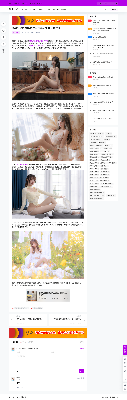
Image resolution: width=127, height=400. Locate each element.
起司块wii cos (94, 186)
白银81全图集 (94, 166)
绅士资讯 (15, 32)
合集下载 (16, 3)
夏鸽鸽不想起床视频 (96, 145)
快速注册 (114, 9)
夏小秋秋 (102, 142)
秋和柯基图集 (104, 172)
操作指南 (32, 3)
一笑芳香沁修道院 (110, 136)
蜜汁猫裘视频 (94, 183)
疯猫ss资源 (112, 163)
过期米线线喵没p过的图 (97, 192)
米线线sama (94, 178)
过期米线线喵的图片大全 (36, 46)
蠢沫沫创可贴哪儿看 (106, 183)
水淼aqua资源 (94, 160)
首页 (10, 3)
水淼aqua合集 (94, 157)
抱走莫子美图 (94, 148)
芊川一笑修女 (104, 178)
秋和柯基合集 (94, 172)
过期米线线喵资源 (21, 164)
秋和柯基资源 (104, 175)
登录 (106, 9)
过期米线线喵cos (95, 189)
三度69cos (93, 142)
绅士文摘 (44, 298)
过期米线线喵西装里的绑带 (38, 41)
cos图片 (93, 133)
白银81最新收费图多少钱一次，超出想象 (67, 319)
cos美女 (101, 133)
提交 (81, 371)
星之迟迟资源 (94, 154)
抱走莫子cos (108, 145)
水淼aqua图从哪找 (107, 157)
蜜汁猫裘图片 (104, 180)
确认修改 (82, 348)
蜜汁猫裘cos (94, 180)
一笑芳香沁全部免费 (96, 139)
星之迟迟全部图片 (106, 148)
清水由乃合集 (105, 160)
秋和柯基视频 (94, 175)
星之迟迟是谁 (104, 151)
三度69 (107, 139)
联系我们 (39, 3)
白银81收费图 (94, 169)
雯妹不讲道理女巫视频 (96, 198)
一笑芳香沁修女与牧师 (96, 136)
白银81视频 (104, 169)
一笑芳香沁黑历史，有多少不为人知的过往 (29, 319)
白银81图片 (104, 166)
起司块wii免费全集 (107, 186)
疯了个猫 (103, 163)
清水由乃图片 (94, 163)
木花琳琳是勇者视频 (107, 154)
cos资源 (109, 133)
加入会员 (24, 3)
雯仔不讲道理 (110, 195)
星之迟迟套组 (94, 151)
